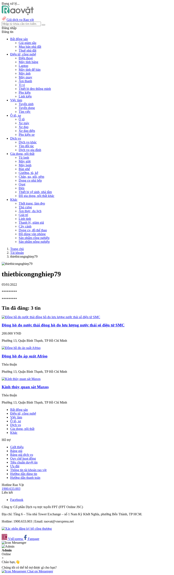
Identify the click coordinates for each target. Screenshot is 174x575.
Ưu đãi (14, 466)
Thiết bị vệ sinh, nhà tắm (35, 192)
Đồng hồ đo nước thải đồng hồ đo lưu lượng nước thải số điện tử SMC (63, 325)
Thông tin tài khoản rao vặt (28, 470)
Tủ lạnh (24, 157)
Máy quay (25, 77)
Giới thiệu (17, 447)
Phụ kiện (25, 92)
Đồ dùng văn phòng (32, 234)
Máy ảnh (25, 73)
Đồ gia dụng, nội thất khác (36, 196)
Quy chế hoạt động (23, 458)
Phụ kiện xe (27, 134)
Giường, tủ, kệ (28, 173)
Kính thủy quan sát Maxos (25, 387)
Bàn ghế (24, 169)
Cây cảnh (25, 226)
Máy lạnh (25, 165)
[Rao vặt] (18, 14)
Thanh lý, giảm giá (31, 222)
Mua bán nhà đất (30, 46)
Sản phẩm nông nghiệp (34, 241)
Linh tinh (25, 218)
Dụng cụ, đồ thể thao (33, 230)
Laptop (23, 66)
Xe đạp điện (27, 131)
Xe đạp (23, 127)
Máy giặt (25, 161)
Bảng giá (16, 451)
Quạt (22, 184)
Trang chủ (17, 249)
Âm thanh (25, 81)
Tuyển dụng (27, 108)
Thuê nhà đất (27, 50)
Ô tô (22, 119)
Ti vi (22, 85)
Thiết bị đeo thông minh (35, 88)
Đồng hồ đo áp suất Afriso (25, 356)
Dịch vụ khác (28, 142)
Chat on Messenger (39, 571)
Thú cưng (25, 207)
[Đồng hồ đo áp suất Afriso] (21, 348)
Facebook (16, 500)
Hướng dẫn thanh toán (25, 477)
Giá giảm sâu (27, 43)
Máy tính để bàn (30, 69)
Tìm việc (25, 111)
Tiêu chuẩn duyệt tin (24, 462)
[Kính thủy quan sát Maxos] (21, 379)
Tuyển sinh (26, 104)
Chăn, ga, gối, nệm (31, 176)
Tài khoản (17, 252)
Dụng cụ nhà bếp (30, 180)
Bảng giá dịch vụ (21, 454)
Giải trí (23, 215)
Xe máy (24, 123)
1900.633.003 (11, 488)
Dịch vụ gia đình (30, 150)
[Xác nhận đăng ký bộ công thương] (27, 528)
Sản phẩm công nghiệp (34, 238)
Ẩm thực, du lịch (30, 211)
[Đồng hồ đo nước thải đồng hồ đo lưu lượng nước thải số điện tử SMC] (51, 317)
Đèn (21, 188)
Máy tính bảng (28, 62)
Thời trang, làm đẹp (32, 203)
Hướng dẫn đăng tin (23, 474)
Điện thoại (26, 58)
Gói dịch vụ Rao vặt (20, 19)
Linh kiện (25, 96)
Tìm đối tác (26, 146)
